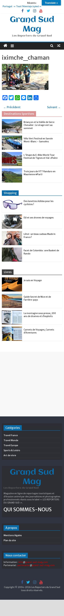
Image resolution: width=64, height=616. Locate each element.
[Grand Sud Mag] (5, 45)
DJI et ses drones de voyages (39, 217)
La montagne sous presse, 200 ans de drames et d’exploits (40, 315)
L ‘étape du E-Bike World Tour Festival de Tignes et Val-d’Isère (40, 157)
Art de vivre (10, 455)
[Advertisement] (32, 384)
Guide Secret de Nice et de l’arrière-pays (37, 298)
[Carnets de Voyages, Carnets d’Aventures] (12, 328)
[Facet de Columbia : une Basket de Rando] (12, 249)
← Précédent (12, 107)
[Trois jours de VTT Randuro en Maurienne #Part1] (12, 170)
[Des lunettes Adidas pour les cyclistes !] (12, 199)
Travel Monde (11, 440)
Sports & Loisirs (12, 450)
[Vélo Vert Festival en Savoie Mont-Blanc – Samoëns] (12, 137)
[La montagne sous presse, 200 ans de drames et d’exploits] (12, 312)
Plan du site (10, 540)
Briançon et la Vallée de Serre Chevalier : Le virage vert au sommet (39, 125)
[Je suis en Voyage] (12, 279)
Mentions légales (13, 535)
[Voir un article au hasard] (58, 45)
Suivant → (54, 107)
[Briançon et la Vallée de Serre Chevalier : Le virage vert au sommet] (12, 120)
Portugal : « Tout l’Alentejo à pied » (22, 6)
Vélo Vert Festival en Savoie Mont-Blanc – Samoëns (38, 140)
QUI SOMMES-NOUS (28, 509)
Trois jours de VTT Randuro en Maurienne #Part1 (39, 173)
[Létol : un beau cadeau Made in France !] (12, 232)
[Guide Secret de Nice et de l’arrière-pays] (12, 295)
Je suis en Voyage (33, 280)
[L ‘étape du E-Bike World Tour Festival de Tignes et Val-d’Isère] (12, 153)
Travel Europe (11, 445)
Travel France (11, 435)
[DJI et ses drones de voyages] (12, 216)
